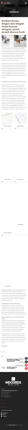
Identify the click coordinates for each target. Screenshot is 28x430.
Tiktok (4, 414)
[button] (3, 41)
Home (13, 9)
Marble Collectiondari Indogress (12, 367)
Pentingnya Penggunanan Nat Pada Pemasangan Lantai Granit (14, 360)
